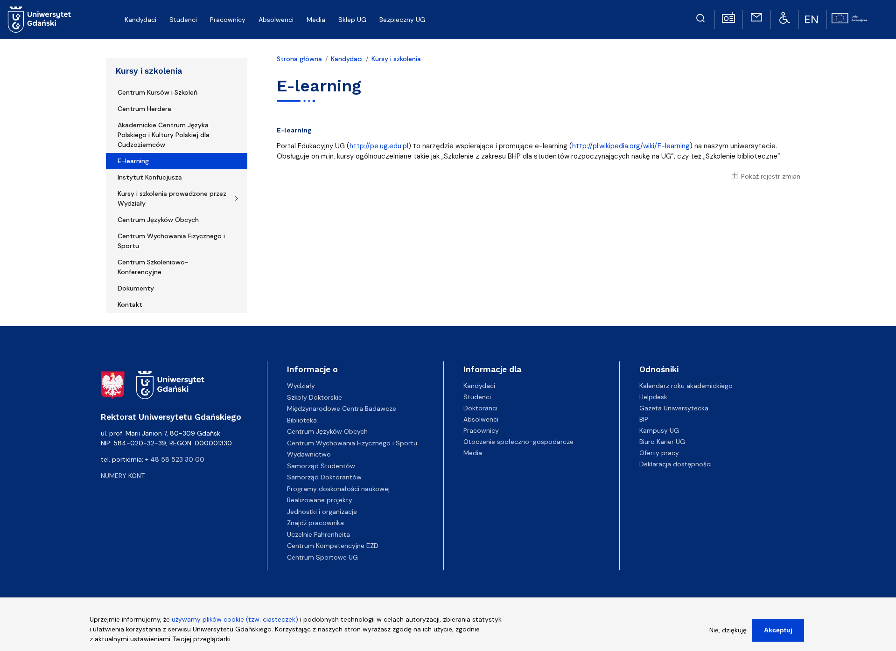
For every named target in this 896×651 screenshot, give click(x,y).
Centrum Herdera (144, 108)
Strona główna (299, 59)
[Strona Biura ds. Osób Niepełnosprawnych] (784, 17)
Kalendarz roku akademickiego (686, 385)
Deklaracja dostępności (675, 464)
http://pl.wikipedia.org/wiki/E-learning (631, 146)
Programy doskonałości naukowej (338, 489)
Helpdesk (653, 397)
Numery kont (123, 475)
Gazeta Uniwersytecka (673, 408)
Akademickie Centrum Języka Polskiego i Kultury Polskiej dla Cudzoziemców (164, 135)
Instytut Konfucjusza (150, 177)
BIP (643, 419)
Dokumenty (136, 288)
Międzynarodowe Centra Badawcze (341, 408)
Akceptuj (778, 630)
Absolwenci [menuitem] (276, 19)
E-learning (133, 161)
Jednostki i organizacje (322, 511)
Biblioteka (302, 420)
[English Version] (812, 19)
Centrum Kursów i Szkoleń (157, 92)
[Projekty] (849, 17)
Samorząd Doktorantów (324, 477)
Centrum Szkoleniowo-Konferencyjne (153, 267)
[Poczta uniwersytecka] (756, 17)
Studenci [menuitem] (183, 19)
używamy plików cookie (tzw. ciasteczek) (235, 619)
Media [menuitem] (316, 19)
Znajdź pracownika (315, 523)
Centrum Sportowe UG (322, 557)
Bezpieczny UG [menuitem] (402, 19)
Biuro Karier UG (662, 441)
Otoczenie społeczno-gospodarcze (518, 441)
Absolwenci (480, 419)
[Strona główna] (39, 19)
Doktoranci (480, 408)
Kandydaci (347, 59)
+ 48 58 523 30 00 (174, 459)
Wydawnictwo (309, 454)
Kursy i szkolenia (149, 71)
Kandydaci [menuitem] (140, 19)
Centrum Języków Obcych (158, 219)
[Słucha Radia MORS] (728, 17)
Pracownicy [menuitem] (227, 19)
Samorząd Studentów (321, 466)
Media (472, 453)
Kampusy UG (659, 430)
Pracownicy (481, 430)
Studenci (477, 397)
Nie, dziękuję (728, 630)
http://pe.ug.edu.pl (379, 146)
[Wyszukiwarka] (700, 17)
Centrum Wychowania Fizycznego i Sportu (171, 241)
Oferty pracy (659, 453)
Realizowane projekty (319, 500)
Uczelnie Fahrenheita (318, 534)
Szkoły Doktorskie (314, 397)
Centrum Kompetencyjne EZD (332, 545)
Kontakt (130, 304)
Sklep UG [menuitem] (352, 19)
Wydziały (301, 385)
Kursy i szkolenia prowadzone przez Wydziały (172, 198)
